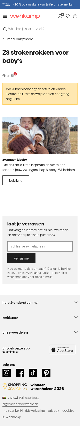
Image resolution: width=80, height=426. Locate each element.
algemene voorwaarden (20, 404)
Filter (8, 75)
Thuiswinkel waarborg (23, 397)
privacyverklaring (29, 273)
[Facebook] (20, 373)
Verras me (21, 258)
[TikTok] (33, 373)
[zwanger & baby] (40, 135)
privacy (53, 410)
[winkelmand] (75, 16)
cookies (68, 410)
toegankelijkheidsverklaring (24, 410)
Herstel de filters (18, 94)
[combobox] (40, 28)
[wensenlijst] (69, 16)
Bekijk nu (15, 181)
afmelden (21, 277)
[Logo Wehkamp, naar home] (23, 16)
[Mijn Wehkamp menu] (61, 16)
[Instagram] (6, 373)
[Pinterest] (46, 373)
